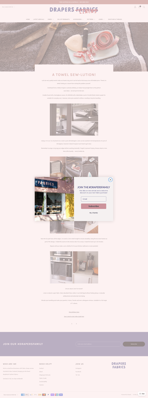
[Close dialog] (110, 180)
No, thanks (94, 213)
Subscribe (93, 206)
